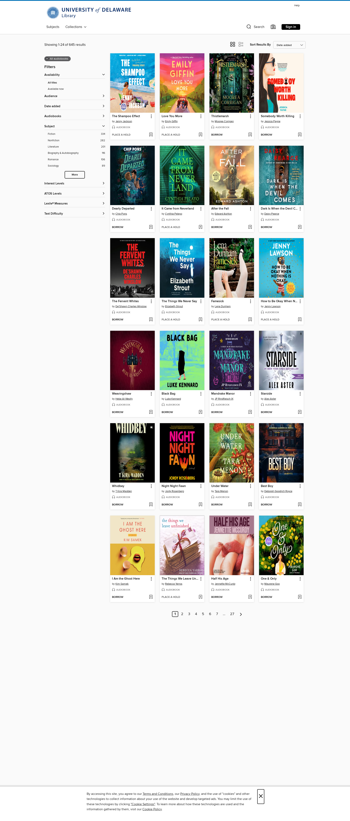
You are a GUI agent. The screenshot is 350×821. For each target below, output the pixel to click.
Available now (56, 89)
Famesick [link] (217, 301)
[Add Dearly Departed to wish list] (150, 227)
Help (297, 5)
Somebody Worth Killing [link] (277, 116)
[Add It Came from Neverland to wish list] (200, 227)
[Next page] (241, 614)
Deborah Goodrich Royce (278, 491)
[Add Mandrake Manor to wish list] (250, 412)
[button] (255, 28)
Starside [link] (266, 394)
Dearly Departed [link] (123, 209)
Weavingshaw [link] (121, 394)
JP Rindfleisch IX (224, 398)
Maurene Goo (272, 584)
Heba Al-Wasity (124, 398)
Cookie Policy (152, 809)
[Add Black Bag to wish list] (200, 412)
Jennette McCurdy (225, 584)
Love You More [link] (172, 116)
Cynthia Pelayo (173, 213)
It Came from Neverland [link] (178, 209)
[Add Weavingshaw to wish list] (150, 412)
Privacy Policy (190, 794)
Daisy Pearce (271, 213)
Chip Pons (121, 213)
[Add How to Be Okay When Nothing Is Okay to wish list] (299, 319)
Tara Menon (221, 491)
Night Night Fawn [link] (174, 486)
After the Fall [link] (220, 209)
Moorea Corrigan (224, 121)
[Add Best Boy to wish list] (299, 504)
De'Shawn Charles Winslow (131, 306)
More (75, 175)
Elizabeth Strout (174, 306)
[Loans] (273, 28)
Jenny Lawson (272, 306)
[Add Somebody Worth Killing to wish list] (299, 135)
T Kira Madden (123, 491)
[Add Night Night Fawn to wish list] (200, 504)
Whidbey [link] (118, 486)
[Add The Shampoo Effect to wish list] (150, 135)
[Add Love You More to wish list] (200, 135)
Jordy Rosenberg (174, 491)
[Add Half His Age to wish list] (250, 597)
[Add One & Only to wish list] (299, 597)
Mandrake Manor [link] (223, 394)
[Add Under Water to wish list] (250, 504)
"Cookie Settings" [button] (143, 804)
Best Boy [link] (267, 486)
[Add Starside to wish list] (299, 412)
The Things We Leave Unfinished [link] (180, 579)
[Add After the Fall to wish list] (250, 227)
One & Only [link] (269, 579)
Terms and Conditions (158, 794)
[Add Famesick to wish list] (250, 319)
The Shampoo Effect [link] (126, 116)
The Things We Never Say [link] (179, 301)
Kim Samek (122, 584)
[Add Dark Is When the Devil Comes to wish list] (299, 227)
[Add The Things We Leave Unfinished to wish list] (200, 597)
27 (232, 614)
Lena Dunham (223, 306)
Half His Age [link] (219, 579)
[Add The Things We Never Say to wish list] (200, 319)
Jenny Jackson (123, 121)
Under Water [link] (219, 486)
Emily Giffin (171, 121)
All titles (52, 83)
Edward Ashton (223, 213)
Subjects (52, 27)
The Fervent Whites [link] (125, 301)
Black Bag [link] (168, 394)
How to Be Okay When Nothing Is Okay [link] (279, 301)
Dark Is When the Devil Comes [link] (279, 209)
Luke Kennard (173, 398)
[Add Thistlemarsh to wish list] (250, 135)
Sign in (291, 27)
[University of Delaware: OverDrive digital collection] (91, 13)
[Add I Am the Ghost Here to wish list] (150, 597)
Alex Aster (270, 398)
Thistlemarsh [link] (220, 116)
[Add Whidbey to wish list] (150, 504)
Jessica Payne (272, 121)
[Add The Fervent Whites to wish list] (150, 319)
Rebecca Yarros (173, 584)
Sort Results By (260, 45)
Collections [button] (74, 27)
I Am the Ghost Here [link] (126, 579)
